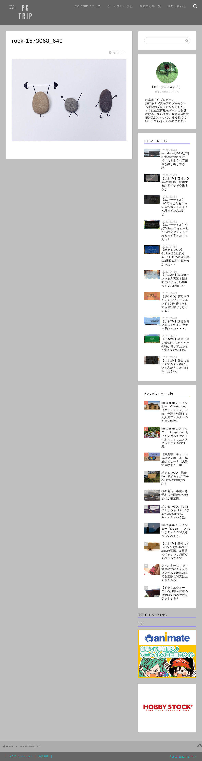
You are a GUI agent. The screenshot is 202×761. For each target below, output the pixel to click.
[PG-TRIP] (34, 22)
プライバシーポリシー (21, 756)
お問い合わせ (176, 6)
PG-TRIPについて (88, 6)
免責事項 (43, 756)
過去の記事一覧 (150, 6)
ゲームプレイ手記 (120, 6)
